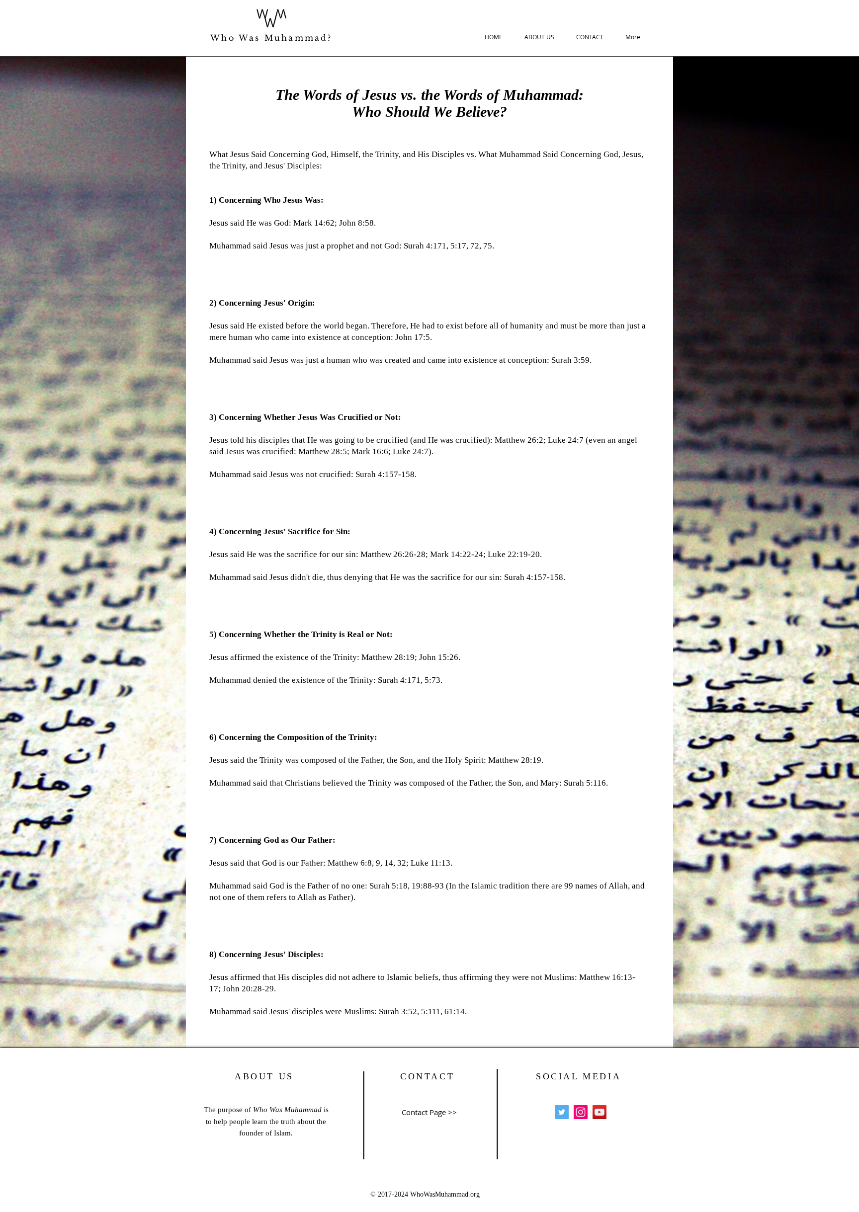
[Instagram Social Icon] (581, 1112)
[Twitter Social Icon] (562, 1112)
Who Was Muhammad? (271, 38)
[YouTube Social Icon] (599, 1112)
